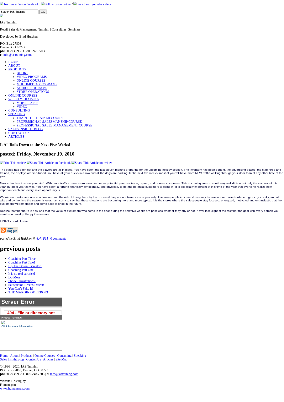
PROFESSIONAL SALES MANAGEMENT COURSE (54, 125)
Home (4, 355)
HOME (13, 62)
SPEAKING (16, 114)
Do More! (14, 277)
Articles (48, 359)
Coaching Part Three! (22, 258)
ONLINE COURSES (31, 80)
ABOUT (14, 65)
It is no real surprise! (21, 273)
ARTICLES (16, 136)
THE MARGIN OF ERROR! (28, 292)
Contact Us (33, 359)
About (14, 355)
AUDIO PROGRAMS (32, 88)
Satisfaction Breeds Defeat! (26, 285)
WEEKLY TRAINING (23, 99)
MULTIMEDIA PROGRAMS (37, 84)
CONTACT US (19, 133)
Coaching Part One (20, 270)
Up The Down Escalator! (25, 266)
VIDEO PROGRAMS (32, 76)
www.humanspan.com (15, 388)
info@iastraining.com (17, 54)
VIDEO (22, 106)
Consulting (64, 355)
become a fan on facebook (21, 4)
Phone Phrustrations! (22, 281)
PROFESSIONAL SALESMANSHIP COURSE (49, 121)
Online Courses (45, 355)
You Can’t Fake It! (20, 288)
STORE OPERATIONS (33, 91)
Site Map (61, 359)
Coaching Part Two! (21, 262)
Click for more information (16, 326)
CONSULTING (19, 110)
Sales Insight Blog (12, 359)
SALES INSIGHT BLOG (25, 129)
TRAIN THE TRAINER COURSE (40, 118)
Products (26, 355)
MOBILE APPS (27, 103)
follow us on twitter (57, 4)
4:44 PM (42, 238)
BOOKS (22, 73)
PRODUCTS (17, 69)
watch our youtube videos (94, 4)
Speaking (80, 355)
